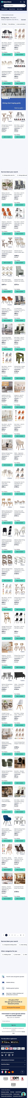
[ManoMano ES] (12, 1072)
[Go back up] (22, 1072)
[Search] (5, 6)
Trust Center (16, 1094)
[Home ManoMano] (10, 1)
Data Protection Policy (6, 1094)
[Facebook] (6, 1055)
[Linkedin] (2, 1055)
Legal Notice (18, 1092)
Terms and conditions (6, 1096)
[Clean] (24, 6)
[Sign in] (20, 1)
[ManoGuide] (23, 1094)
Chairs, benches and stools (7, 15)
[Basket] (24, 1)
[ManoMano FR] (2, 1072)
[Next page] (23, 935)
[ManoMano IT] (6, 1072)
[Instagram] (9, 1055)
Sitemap (12, 1092)
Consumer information (18, 1096)
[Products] (2, 5)
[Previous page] (3, 935)
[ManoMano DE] (9, 1072)
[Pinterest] (12, 1055)
